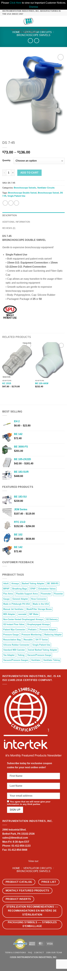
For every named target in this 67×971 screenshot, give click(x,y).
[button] (4, 21)
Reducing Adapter (53, 634)
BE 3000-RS (52, 583)
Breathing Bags (19, 589)
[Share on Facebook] (5, 203)
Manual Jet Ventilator (13, 609)
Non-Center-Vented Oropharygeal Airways (23, 619)
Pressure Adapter (48, 629)
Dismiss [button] (33, 7)
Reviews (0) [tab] (8, 228)
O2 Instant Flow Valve (13, 624)
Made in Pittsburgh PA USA (16, 604)
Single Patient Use (16, 196)
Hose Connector (38, 599)
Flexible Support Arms (27, 594)
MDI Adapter (9, 614)
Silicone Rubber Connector (16, 645)
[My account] (57, 21)
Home (16, 868)
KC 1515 (6, 383)
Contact (39, 952)
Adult (5, 583)
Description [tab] (9, 215)
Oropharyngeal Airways (38, 624)
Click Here (15, 2)
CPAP (33, 589)
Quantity (6, 160)
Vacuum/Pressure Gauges (15, 660)
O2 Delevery (52, 619)
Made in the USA (41, 604)
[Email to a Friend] (16, 203)
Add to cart (29, 172)
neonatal (22, 614)
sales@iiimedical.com (15, 837)
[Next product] (30, 40)
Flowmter (58, 594)
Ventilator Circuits (46, 188)
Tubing (21, 655)
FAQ (30, 952)
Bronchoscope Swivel (48, 193)
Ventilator (35, 660)
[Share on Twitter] (10, 203)
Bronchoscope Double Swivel (22, 193)
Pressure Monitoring (31, 634)
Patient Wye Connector (14, 629)
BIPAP (6, 589)
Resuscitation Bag (12, 639)
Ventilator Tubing (51, 660)
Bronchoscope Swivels (33, 35)
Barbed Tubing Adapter (33, 583)
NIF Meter (33, 614)
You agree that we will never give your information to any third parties (28, 802)
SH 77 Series (42, 639)
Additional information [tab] (16, 222)
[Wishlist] (52, 21)
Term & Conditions (15, 952)
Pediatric (32, 629)
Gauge (6, 599)
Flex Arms (8, 594)
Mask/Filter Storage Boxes (39, 609)
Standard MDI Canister (14, 650)
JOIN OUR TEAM (54, 952)
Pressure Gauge (11, 634)
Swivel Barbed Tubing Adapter (42, 650)
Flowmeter (46, 594)
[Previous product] (36, 40)
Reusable (28, 639)
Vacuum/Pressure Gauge (39, 655)
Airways (15, 583)
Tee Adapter (9, 655)
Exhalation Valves (47, 589)
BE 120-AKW (41, 383)
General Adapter (20, 599)
